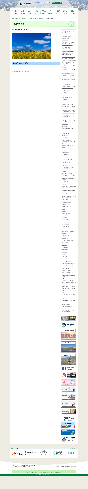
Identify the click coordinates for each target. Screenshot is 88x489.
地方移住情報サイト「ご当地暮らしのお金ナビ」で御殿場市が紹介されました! (68, 120)
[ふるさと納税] (68, 414)
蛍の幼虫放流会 (65, 181)
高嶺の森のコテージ (66, 238)
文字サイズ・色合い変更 (57, 2)
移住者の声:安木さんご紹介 (68, 104)
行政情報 (65, 13)
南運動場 (64, 233)
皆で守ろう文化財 (66, 90)
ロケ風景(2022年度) (66, 202)
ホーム (15, 13)
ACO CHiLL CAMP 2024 (67, 173)
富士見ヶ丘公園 (65, 224)
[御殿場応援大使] (68, 320)
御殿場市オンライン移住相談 (68, 131)
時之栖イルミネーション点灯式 (68, 286)
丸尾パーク (64, 204)
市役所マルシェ (65, 268)
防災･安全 (23, 13)
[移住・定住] (68, 392)
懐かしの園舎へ (65, 152)
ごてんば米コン (65, 193)
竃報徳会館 (64, 252)
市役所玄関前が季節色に (67, 97)
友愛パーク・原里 (66, 213)
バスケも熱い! (65, 95)
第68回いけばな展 (66, 270)
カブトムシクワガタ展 (66, 261)
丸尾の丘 (64, 228)
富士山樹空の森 (65, 222)
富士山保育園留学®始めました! (68, 263)
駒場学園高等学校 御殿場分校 (68, 231)
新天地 (63, 209)
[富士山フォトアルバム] (68, 352)
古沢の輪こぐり (65, 171)
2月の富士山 (64, 147)
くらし (29, 13)
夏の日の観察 (65, 124)
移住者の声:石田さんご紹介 (68, 128)
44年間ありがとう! (66, 92)
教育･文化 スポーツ (44, 13)
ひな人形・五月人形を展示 (67, 145)
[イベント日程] (68, 407)
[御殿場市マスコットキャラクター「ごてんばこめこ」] (68, 385)
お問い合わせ (73, 466)
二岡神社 (64, 254)
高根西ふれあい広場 (66, 211)
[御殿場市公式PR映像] (68, 340)
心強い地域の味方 (66, 101)
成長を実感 (64, 99)
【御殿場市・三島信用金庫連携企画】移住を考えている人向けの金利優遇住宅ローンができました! (68, 111)
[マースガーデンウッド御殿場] (44, 453)
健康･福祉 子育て (37, 13)
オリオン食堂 (65, 219)
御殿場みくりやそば (66, 313)
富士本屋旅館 (65, 242)
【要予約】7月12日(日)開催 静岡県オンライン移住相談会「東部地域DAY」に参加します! (69, 62)
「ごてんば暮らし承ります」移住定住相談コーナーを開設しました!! (68, 141)
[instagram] (68, 377)
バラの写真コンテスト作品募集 (68, 175)
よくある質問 (72, 13)
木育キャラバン (65, 154)
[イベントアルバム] (68, 364)
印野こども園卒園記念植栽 (67, 272)
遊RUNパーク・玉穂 (66, 206)
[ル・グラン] (17, 453)
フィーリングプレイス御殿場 (68, 240)
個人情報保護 (67, 466)
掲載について (74, 448)
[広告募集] (71, 453)
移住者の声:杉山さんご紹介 (68, 51)
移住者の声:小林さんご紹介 (68, 265)
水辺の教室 (64, 258)
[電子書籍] (68, 435)
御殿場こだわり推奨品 (66, 298)
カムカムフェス (65, 133)
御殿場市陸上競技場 (66, 235)
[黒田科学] (30, 453)
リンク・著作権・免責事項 (59, 466)
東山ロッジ (64, 245)
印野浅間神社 (65, 249)
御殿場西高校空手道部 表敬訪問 (68, 288)
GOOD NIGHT (65, 126)
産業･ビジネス (58, 13)
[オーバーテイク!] (68, 441)
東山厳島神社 (65, 247)
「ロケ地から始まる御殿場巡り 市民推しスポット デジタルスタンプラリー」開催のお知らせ (68, 44)
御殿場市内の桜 (65, 137)
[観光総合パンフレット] (68, 399)
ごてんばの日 (65, 256)
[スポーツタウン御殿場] (68, 327)
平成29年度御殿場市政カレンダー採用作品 (21, 71)
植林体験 (64, 184)
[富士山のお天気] (68, 427)
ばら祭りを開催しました (67, 304)
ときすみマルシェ (66, 149)
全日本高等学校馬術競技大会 (68, 162)
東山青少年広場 (65, 226)
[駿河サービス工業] (57, 453)
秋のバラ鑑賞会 (65, 156)
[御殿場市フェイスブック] (68, 370)
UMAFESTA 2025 (66, 135)
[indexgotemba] (68, 420)
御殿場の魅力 (51, 13)
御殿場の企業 (65, 199)
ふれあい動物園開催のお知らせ (68, 73)
